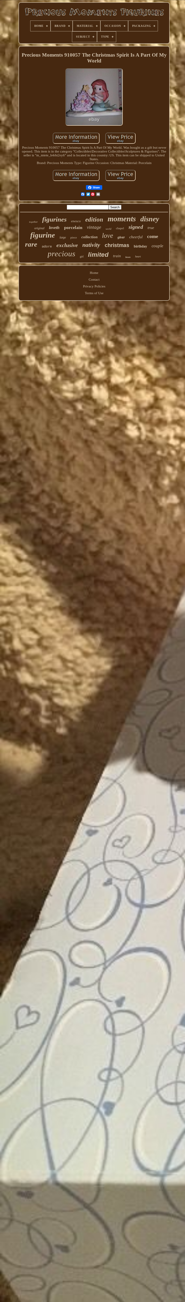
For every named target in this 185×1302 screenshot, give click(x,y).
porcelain (73, 227)
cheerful (136, 237)
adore (47, 246)
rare (31, 244)
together (33, 221)
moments (122, 219)
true (151, 227)
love (107, 235)
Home (94, 273)
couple (157, 245)
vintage (94, 227)
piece (73, 237)
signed (136, 227)
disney (149, 219)
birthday (140, 246)
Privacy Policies (94, 286)
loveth (54, 227)
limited (98, 254)
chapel (120, 228)
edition (94, 219)
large (63, 237)
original (39, 228)
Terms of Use (94, 293)
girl (81, 256)
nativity (91, 245)
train (117, 256)
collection (89, 237)
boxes (128, 257)
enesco (76, 221)
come (152, 236)
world (108, 228)
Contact (94, 279)
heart (138, 256)
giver (121, 237)
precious (61, 253)
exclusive (67, 245)
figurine (42, 235)
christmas (117, 245)
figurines (54, 219)
